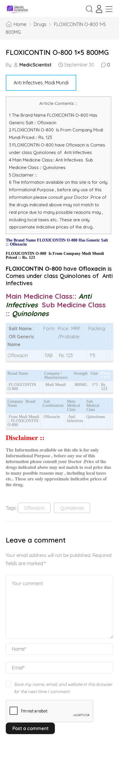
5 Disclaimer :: (23, 175)
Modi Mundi (56, 83)
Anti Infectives (28, 83)
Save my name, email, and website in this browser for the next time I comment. (63, 688)
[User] (99, 9)
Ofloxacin (34, 508)
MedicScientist (35, 65)
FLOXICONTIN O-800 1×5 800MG (57, 52)
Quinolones (72, 508)
